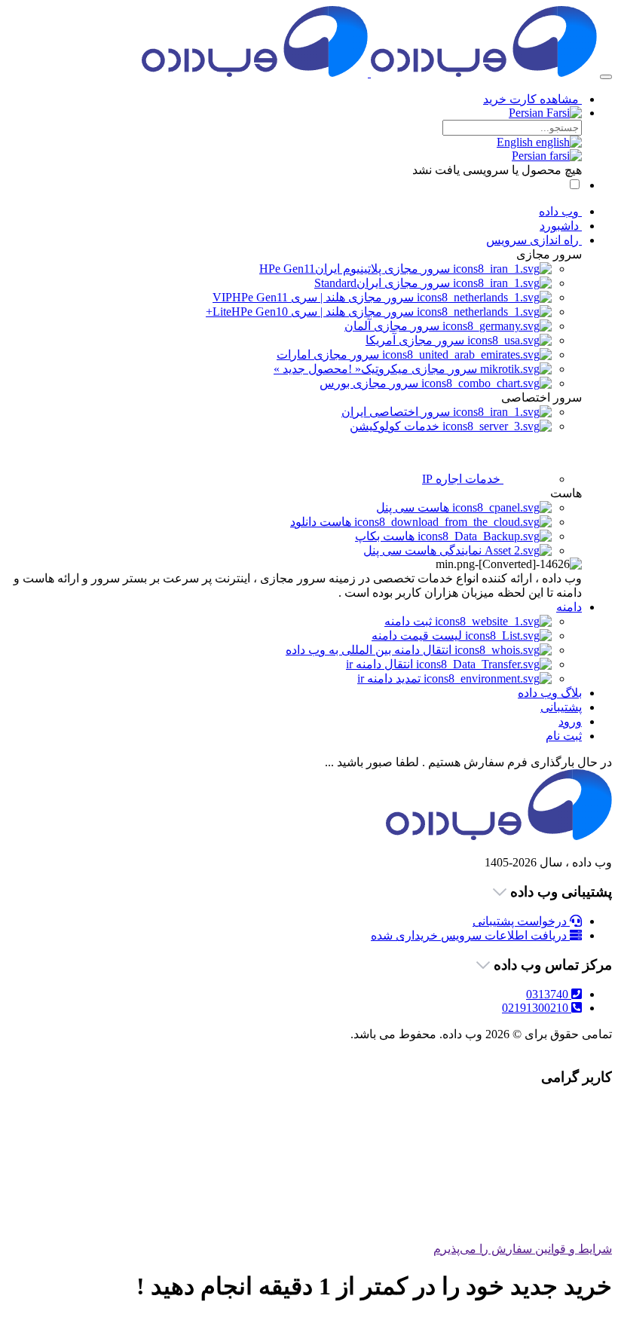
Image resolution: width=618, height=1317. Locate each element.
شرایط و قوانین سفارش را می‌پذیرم (522, 1248)
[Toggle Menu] (606, 77)
